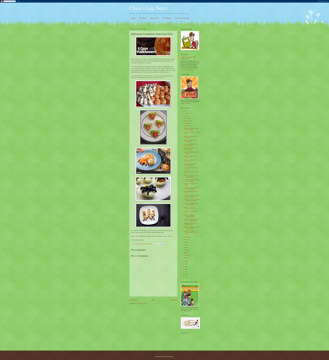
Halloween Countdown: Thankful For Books (189, 215)
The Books (143, 18)
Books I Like (154, 18)
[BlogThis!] (158, 244)
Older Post (173, 300)
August (186, 239)
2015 (184, 266)
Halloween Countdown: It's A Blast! (191, 192)
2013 (184, 272)
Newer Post (133, 300)
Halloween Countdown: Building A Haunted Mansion (191, 180)
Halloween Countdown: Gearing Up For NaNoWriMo (191, 188)
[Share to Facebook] (161, 244)
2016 (184, 264)
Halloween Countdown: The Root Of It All (190, 140)
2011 (184, 277)
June (185, 245)
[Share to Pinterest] (163, 244)
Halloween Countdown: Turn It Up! (191, 172)
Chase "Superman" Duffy (189, 57)
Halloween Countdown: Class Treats (191, 184)
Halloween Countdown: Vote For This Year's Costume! (191, 196)
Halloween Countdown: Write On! (191, 211)
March (185, 253)
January (186, 258)
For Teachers (167, 18)
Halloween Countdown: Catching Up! (192, 132)
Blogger (172, 356)
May (185, 247)
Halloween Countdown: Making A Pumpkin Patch (191, 176)
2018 (184, 116)
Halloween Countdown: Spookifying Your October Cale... (191, 232)
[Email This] (157, 244)
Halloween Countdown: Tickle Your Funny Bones (191, 204)
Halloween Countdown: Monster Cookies (191, 168)
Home (133, 18)
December (186, 118)
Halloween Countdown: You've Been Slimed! (191, 148)
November (186, 121)
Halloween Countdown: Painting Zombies (191, 152)
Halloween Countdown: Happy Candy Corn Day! (191, 129)
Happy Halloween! (188, 126)
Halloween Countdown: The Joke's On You (190, 156)
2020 (184, 111)
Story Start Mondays (182, 18)
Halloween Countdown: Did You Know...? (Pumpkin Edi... (191, 219)
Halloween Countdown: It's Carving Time (190, 160)
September (187, 237)
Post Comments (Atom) (141, 303)
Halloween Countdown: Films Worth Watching (191, 144)
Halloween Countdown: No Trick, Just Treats (190, 223)
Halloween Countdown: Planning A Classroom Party (192, 227)
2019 (184, 113)
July (185, 242)
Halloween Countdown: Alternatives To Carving (190, 207)
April (185, 250)
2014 (184, 269)
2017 (184, 261)
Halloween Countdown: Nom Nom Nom (191, 136)
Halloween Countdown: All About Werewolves (190, 164)
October (186, 123)
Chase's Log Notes (148, 7)
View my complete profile (187, 70)
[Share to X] (160, 244)
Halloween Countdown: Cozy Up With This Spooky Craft (191, 200)
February (186, 255)
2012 (184, 274)
